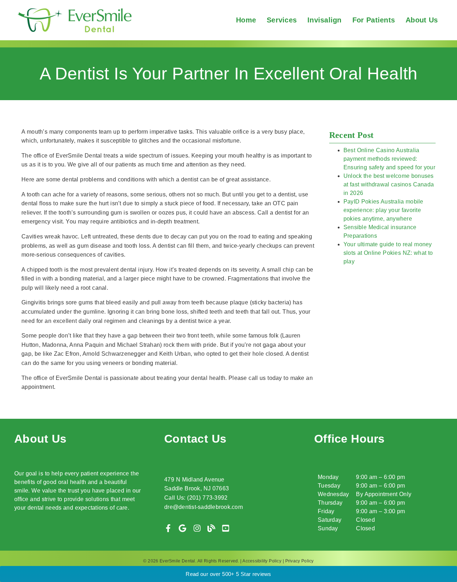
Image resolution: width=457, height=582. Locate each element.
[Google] (182, 528)
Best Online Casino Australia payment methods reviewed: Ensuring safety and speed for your (389, 158)
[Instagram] (197, 528)
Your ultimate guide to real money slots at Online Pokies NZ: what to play (388, 252)
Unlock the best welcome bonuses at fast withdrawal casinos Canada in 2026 (388, 184)
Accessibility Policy (261, 560)
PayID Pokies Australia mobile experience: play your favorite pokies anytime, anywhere (383, 210)
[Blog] (211, 528)
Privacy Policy (299, 560)
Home (246, 20)
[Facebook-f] (168, 528)
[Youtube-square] (226, 528)
